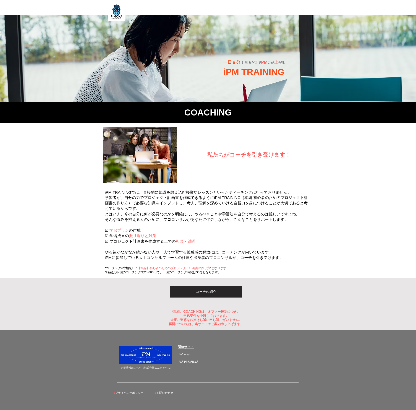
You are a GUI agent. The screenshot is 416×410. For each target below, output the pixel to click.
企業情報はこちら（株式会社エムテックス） (147, 367)
